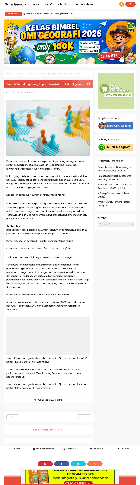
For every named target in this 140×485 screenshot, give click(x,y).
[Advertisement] (48, 336)
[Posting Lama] (84, 416)
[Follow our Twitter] (78, 463)
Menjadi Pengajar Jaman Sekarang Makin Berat (49, 13)
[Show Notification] (121, 4)
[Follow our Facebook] (61, 463)
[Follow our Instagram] (94, 463)
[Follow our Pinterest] (45, 463)
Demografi (29, 92)
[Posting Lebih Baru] (12, 416)
